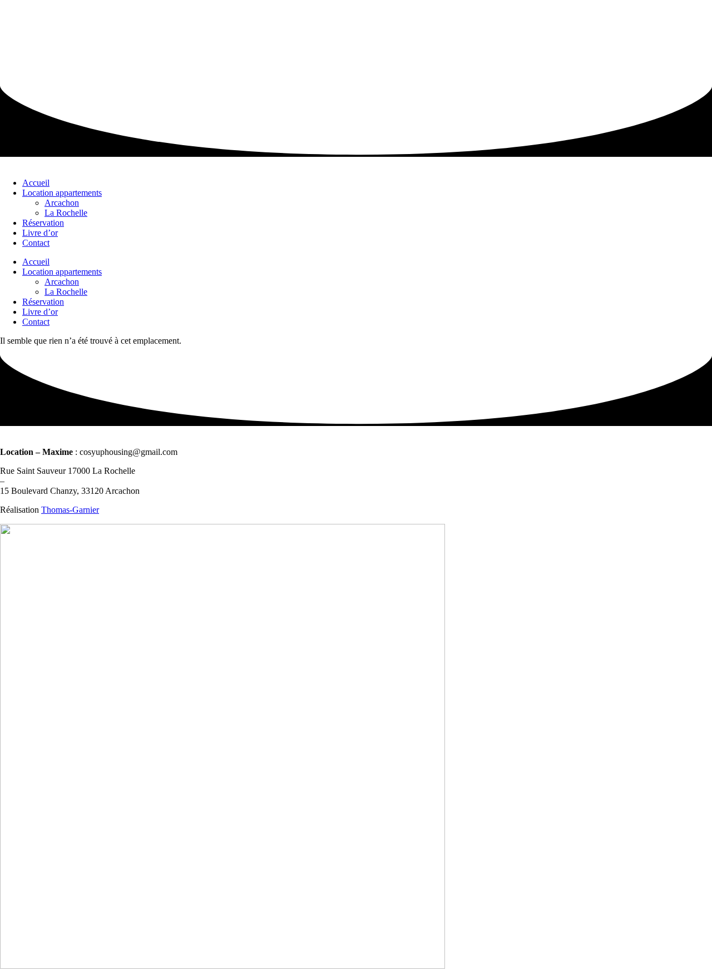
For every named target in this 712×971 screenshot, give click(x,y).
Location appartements (62, 192)
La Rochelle (65, 212)
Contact (36, 242)
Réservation (43, 222)
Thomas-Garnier (70, 509)
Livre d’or (40, 232)
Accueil (36, 182)
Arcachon (61, 202)
